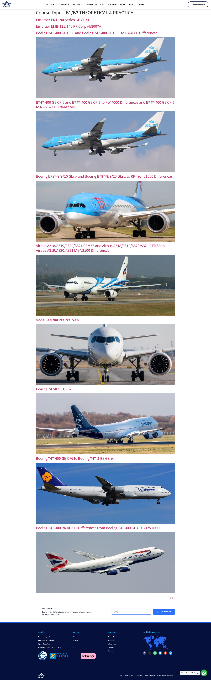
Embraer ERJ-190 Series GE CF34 (62, 19)
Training (48, 4)
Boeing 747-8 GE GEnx (53, 389)
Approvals (77, 4)
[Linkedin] (160, 653)
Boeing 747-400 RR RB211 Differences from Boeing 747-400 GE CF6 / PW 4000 (98, 527)
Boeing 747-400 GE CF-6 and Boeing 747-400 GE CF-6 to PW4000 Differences (96, 33)
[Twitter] (170, 653)
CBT (102, 4)
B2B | (112, 4)
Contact (140, 4)
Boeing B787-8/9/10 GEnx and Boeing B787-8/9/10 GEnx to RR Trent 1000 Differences (104, 176)
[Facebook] (144, 653)
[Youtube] (165, 653)
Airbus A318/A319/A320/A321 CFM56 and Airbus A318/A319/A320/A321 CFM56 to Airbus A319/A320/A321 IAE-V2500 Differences (100, 248)
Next (172, 598)
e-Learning (92, 4)
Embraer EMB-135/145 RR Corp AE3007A (68, 26)
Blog (131, 4)
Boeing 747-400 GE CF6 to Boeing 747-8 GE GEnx (75, 458)
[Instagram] (149, 653)
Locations (62, 4)
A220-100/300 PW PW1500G (58, 319)
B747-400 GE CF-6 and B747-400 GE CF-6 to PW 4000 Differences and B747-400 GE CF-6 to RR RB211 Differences (105, 104)
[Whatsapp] (155, 653)
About (123, 4)
